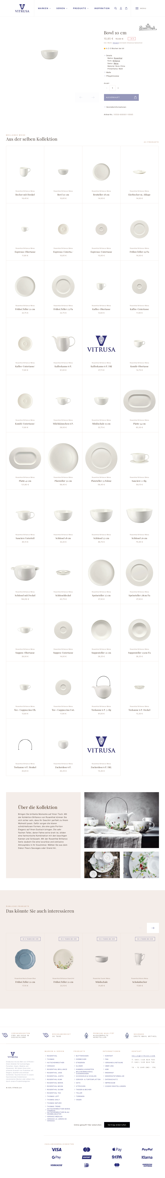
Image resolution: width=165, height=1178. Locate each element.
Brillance (116, 61)
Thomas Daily (53, 1100)
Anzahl (106, 83)
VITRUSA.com (17, 1088)
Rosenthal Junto (55, 1076)
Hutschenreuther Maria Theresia (58, 1110)
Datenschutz (111, 1079)
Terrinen (80, 1096)
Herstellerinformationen (116, 107)
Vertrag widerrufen (117, 1125)
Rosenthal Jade (54, 1073)
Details (109, 55)
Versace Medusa (54, 1116)
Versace (51, 1066)
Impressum (110, 1083)
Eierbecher (81, 1059)
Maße (108, 72)
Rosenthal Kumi (54, 1079)
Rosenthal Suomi (55, 1089)
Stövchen (80, 1086)
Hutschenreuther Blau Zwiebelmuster (58, 1113)
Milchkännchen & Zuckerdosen (84, 1072)
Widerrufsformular (114, 1076)
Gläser (79, 1066)
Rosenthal (118, 58)
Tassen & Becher (83, 1089)
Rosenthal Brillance (57, 1069)
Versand (116, 43)
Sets (78, 1083)
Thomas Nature (54, 1103)
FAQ (106, 1059)
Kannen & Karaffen (85, 1069)
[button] (44, 8)
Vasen (79, 1100)
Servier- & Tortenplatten (88, 1079)
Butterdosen (82, 1056)
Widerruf (109, 1073)
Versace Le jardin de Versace (57, 1120)
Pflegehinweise (112, 76)
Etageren (80, 1062)
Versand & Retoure (114, 1062)
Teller (79, 1093)
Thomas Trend (54, 1106)
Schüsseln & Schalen (86, 1076)
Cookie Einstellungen (115, 1086)
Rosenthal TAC (54, 1093)
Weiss (116, 63)
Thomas (50, 1059)
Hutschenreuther (55, 1062)
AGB (107, 1069)
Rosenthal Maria (55, 1083)
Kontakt (109, 1056)
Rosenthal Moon (55, 1086)
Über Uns (109, 1066)
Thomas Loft (53, 1096)
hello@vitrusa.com (143, 1056)
